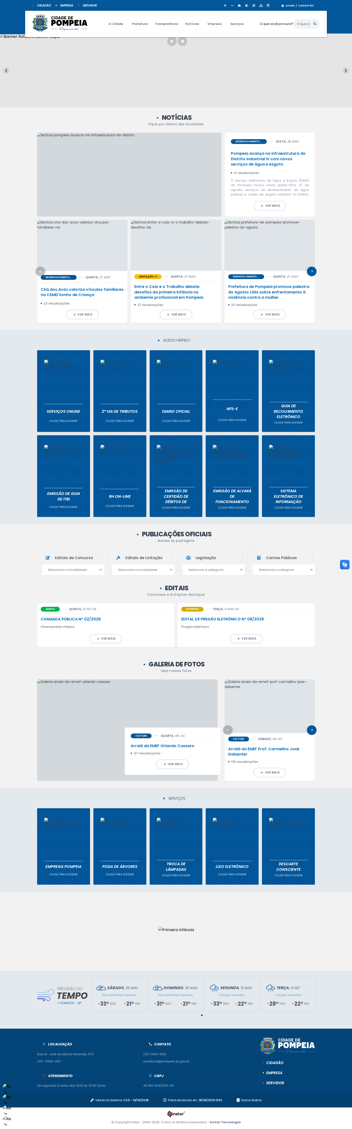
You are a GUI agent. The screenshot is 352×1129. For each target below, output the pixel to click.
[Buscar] (315, 24)
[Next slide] (345, 70)
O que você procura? (276, 24)
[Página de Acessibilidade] (268, 5)
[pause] (182, 41)
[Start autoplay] (172, 41)
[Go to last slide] (6, 70)
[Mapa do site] (261, 5)
